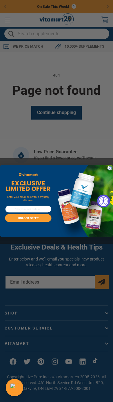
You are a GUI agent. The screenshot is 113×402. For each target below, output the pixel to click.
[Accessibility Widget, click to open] (103, 201)
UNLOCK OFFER (28, 218)
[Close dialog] (110, 168)
